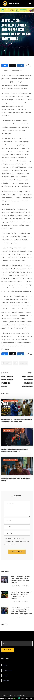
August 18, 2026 (15, 617)
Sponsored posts (12, 401)
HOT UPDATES (7, 670)
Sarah (5, 43)
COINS (5, 675)
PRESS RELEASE (8, 430)
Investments (24, 47)
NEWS (5, 401)
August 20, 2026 (15, 585)
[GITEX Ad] (17, 10)
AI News (13, 43)
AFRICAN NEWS (8, 459)
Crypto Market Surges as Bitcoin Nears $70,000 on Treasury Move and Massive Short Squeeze (21, 595)
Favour (26, 585)
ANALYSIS (6, 680)
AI (5, 47)
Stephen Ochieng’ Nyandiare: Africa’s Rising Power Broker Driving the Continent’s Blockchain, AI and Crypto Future (21, 610)
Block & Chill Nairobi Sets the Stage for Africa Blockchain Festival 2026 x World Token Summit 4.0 (20, 579)
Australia (10, 47)
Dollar (16, 47)
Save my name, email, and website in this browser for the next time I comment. (16, 542)
